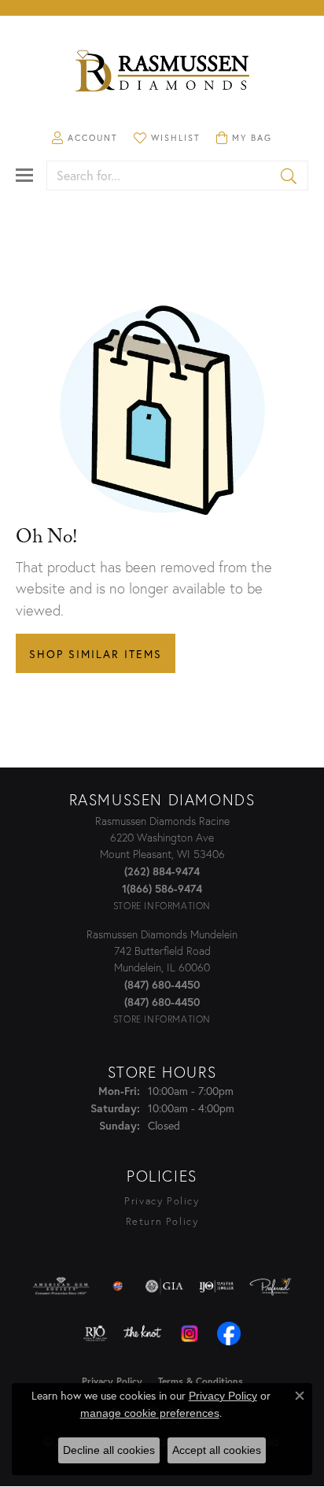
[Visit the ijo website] (216, 1286)
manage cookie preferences (149, 1413)
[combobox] (159, 175)
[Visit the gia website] (164, 1286)
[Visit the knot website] (142, 1333)
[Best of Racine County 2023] (118, 1286)
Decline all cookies (109, 1450)
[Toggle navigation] (24, 175)
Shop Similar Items (95, 653)
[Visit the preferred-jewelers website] (270, 1286)
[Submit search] (289, 175)
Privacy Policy (161, 1201)
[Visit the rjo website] (95, 1333)
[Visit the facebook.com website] (229, 1333)
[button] (85, 137)
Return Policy (162, 1221)
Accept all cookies (216, 1450)
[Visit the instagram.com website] (189, 1333)
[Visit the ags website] (61, 1286)
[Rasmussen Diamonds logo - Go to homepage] (162, 72)
